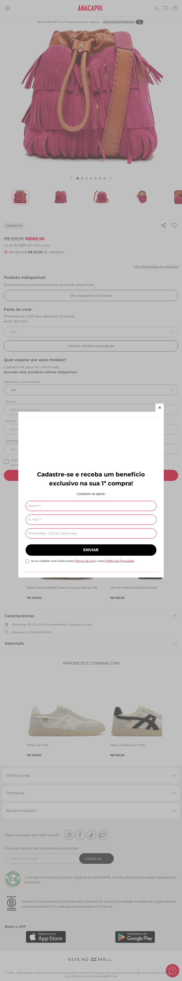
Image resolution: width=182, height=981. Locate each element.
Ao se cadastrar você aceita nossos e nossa (82, 561)
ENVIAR (91, 550)
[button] (159, 408)
